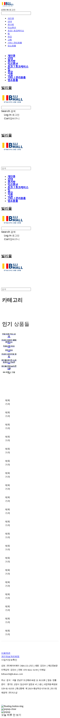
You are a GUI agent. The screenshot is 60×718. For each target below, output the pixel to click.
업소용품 (12, 45)
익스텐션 (12, 27)
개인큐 (11, 18)
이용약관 (5, 653)
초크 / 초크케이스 (16, 30)
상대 (10, 21)
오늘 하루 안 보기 (11, 715)
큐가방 (11, 24)
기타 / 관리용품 (15, 42)
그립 (10, 39)
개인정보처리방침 (10, 656)
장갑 (10, 36)
